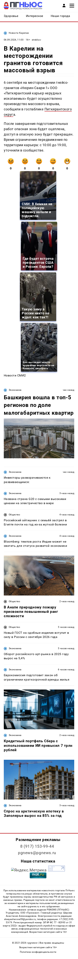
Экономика (15, 390)
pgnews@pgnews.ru (37, 853)
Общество (14, 514)
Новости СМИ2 (15, 375)
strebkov (36, 39)
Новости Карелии (19, 33)
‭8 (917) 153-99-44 (37, 846)
